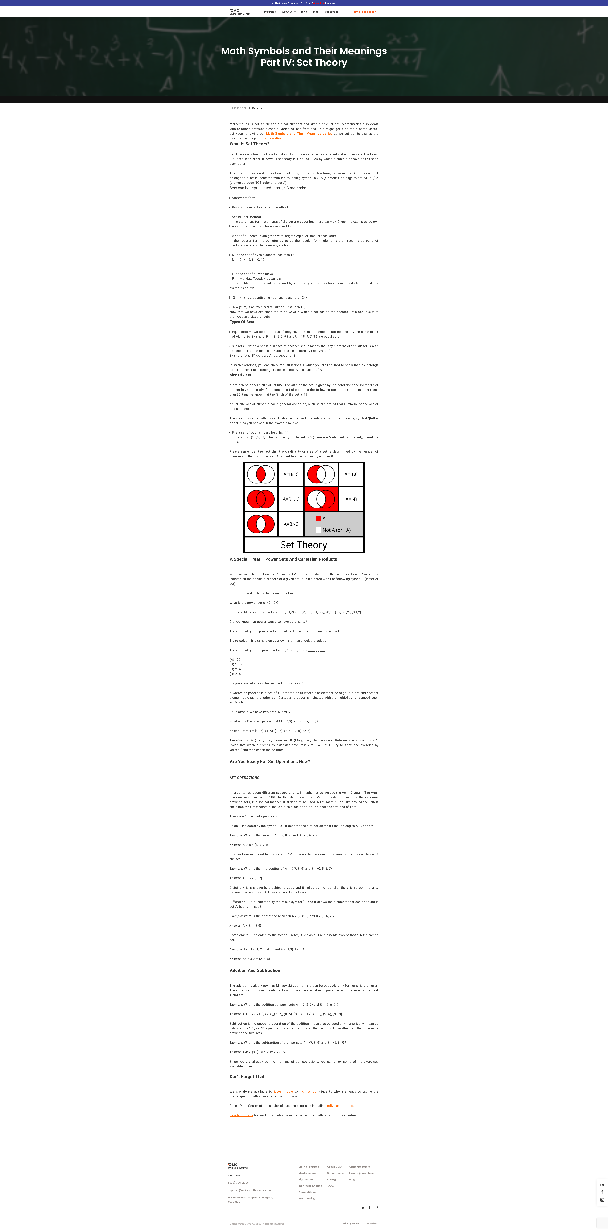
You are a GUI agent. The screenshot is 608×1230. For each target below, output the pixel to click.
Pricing (303, 11)
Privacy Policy (351, 1223)
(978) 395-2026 (238, 1183)
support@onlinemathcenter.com (249, 1190)
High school (306, 1179)
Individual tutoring (310, 1186)
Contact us (331, 11)
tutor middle (283, 1091)
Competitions (307, 1192)
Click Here (319, 3)
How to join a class (361, 1173)
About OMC (334, 1167)
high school (308, 1091)
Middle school (307, 1173)
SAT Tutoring (306, 1198)
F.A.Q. (330, 1186)
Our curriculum (336, 1173)
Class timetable (359, 1167)
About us (287, 11)
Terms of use (371, 1223)
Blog (316, 11)
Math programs (308, 1167)
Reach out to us (241, 1115)
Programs (270, 11)
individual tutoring (339, 1106)
